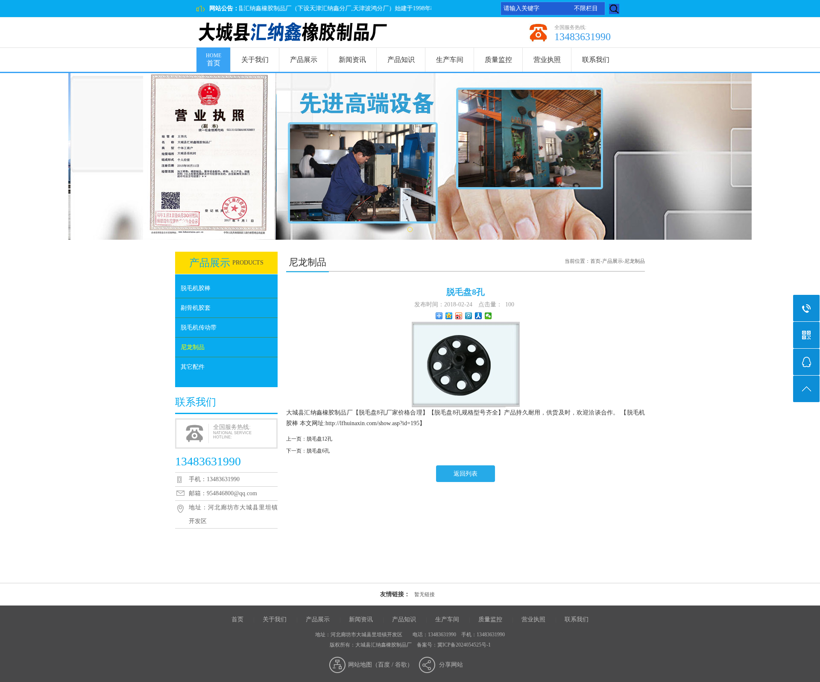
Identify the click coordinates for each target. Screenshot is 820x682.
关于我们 (255, 59)
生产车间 (449, 59)
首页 (213, 60)
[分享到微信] (488, 315)
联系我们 (595, 59)
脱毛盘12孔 (319, 439)
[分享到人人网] (478, 315)
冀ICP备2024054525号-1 (464, 645)
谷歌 (401, 664)
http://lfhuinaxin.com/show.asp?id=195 (372, 423)
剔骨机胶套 (196, 308)
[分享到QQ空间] (449, 315)
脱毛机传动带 (199, 327)
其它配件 (193, 367)
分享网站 (451, 664)
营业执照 (547, 59)
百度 (384, 664)
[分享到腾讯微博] (468, 315)
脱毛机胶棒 (196, 288)
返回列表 (465, 473)
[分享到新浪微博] (459, 315)
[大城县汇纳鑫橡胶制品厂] (293, 32)
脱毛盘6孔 (318, 451)
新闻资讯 (352, 59)
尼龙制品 (193, 347)
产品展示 (303, 59)
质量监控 (498, 59)
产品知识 (401, 59)
